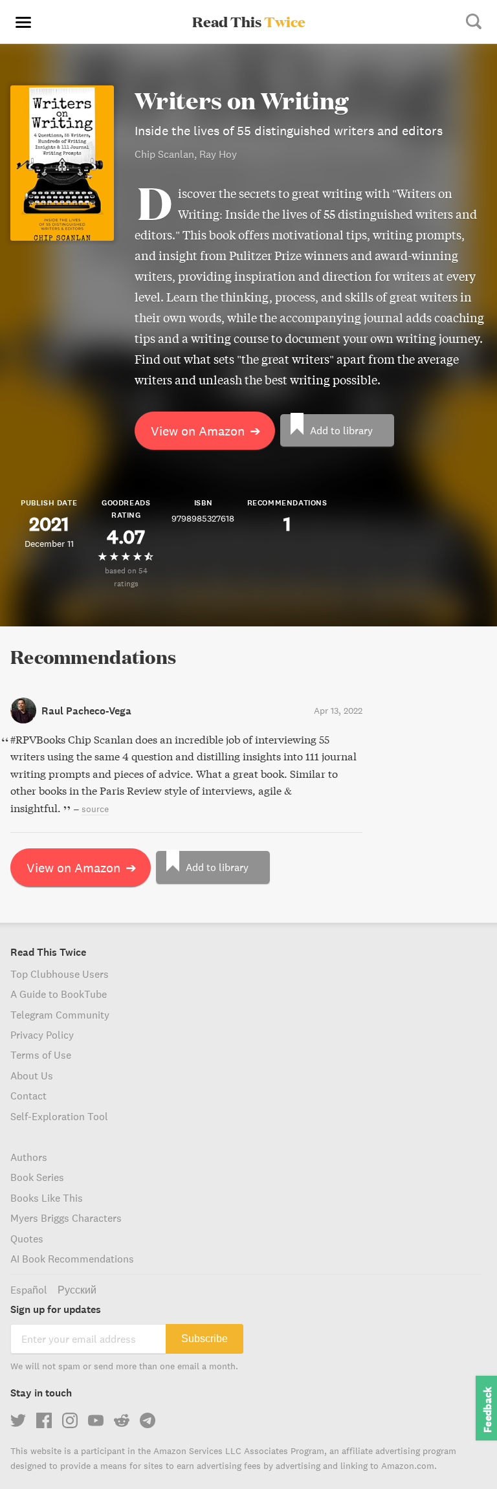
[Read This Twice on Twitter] (18, 1420)
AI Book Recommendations (72, 1258)
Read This (248, 21)
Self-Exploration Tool (59, 1116)
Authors (28, 1157)
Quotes (26, 1238)
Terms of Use (40, 1054)
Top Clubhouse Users (59, 973)
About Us (31, 1075)
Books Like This (46, 1197)
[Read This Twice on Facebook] (44, 1420)
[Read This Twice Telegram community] (147, 1420)
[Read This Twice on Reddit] (121, 1420)
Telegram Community (59, 1014)
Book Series (37, 1177)
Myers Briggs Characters (66, 1217)
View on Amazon (206, 431)
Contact (28, 1095)
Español (28, 1289)
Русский (77, 1289)
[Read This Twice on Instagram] (70, 1420)
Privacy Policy (42, 1034)
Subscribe (204, 1338)
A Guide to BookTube (58, 993)
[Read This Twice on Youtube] (96, 1420)
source (95, 809)
